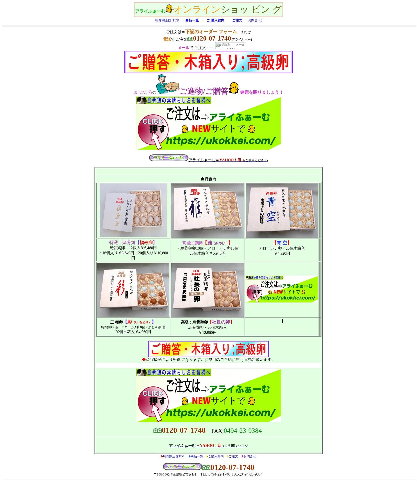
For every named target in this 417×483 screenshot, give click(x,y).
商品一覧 (192, 20)
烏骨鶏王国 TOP (167, 20)
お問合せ (249, 456)
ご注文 (237, 20)
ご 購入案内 (215, 20)
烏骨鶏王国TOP (173, 456)
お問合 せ (255, 20)
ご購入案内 (216, 456)
